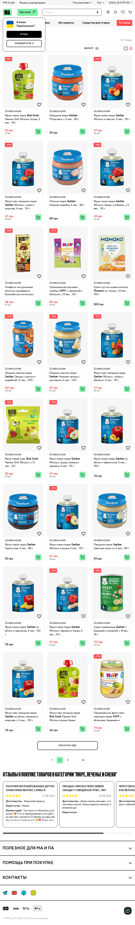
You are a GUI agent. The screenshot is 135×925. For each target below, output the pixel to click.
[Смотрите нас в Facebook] (23, 892)
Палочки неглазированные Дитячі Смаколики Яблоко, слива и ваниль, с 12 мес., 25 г (30, 788)
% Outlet (124, 23)
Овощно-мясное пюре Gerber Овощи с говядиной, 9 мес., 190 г (84, 788)
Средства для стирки (96, 23)
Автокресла (66, 23)
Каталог (25, 12)
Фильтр (88, 48)
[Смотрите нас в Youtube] (14, 892)
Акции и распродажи (32, 3)
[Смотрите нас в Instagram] (33, 892)
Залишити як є (24, 43)
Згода (24, 34)
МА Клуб (9, 3)
